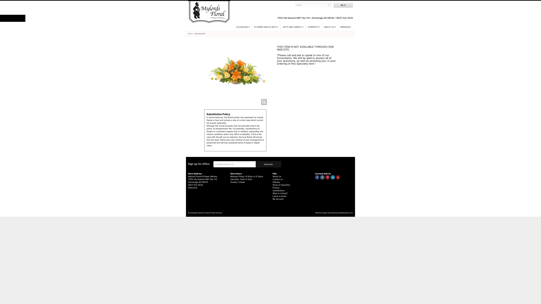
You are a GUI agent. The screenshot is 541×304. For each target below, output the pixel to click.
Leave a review (280, 196)
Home (190, 34)
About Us (277, 176)
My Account (278, 199)
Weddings (345, 27)
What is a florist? (280, 193)
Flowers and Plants (265, 27)
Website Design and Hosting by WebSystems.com (334, 213)
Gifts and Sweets (292, 27)
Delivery (276, 182)
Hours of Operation (281, 185)
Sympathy (313, 27)
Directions (192, 187)
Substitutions (279, 190)
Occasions (242, 27)
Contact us (278, 179)
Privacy (276, 187)
